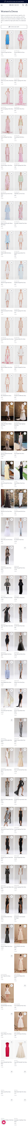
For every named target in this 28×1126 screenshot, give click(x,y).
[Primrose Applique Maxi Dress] (7, 96)
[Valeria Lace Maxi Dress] (7, 1079)
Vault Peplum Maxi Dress (19, 597)
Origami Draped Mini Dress (20, 367)
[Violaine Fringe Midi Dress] (7, 39)
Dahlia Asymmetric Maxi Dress (7, 80)
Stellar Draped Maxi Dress (19, 568)
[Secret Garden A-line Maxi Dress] (20, 933)
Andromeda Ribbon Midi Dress (7, 1120)
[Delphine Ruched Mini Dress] (7, 298)
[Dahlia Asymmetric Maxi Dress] (7, 68)
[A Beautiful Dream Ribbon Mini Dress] (7, 411)
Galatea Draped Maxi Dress (20, 282)
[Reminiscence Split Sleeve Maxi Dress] (7, 874)
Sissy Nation (17, 944)
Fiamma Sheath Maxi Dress (6, 946)
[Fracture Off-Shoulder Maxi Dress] (7, 727)
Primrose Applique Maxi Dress (7, 108)
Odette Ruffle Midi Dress (6, 253)
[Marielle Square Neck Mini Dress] (20, 240)
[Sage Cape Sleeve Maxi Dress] (7, 613)
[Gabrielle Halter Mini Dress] (7, 993)
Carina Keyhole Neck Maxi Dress (6, 1062)
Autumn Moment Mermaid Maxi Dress (6, 454)
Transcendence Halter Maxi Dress (6, 917)
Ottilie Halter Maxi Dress (19, 108)
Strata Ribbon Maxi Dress (19, 483)
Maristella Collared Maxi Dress (20, 223)
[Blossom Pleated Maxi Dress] (7, 354)
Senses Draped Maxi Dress (19, 857)
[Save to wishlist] (11, 32)
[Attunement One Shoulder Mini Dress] (20, 904)
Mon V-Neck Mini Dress (5, 976)
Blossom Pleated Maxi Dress (6, 367)
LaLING (15, 452)
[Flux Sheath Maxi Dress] (20, 527)
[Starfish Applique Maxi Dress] (20, 152)
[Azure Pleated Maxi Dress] (7, 669)
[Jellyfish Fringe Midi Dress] (7, 270)
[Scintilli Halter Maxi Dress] (20, 613)
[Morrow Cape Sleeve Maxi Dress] (20, 698)
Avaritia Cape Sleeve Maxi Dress (6, 770)
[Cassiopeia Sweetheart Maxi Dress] (20, 1107)
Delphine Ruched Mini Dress (7, 310)
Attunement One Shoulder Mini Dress (19, 917)
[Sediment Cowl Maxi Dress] (7, 498)
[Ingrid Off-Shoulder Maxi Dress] (20, 1049)
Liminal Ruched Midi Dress (19, 511)
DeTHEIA (2, 1060)
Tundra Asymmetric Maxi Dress (6, 568)
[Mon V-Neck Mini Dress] (7, 963)
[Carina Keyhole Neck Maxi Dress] (7, 1049)
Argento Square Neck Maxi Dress (19, 740)
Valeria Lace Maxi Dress (5, 1091)
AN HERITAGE (3, 422)
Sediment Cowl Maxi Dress (6, 511)
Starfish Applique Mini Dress (20, 310)
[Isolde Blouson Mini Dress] (20, 181)
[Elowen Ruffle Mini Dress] (20, 39)
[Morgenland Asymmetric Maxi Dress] (20, 787)
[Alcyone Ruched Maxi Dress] (7, 470)
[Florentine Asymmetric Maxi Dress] (7, 181)
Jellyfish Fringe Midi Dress (6, 282)
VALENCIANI (3, 50)
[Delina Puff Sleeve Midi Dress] (20, 1021)
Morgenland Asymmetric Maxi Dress (20, 800)
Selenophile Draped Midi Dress (7, 829)
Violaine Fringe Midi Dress (6, 52)
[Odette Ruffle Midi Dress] (7, 240)
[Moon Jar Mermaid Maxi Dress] (20, 757)
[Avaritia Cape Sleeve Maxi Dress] (7, 757)
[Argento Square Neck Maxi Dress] (20, 727)
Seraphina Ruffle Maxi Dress (20, 395)
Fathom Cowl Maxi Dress (19, 682)
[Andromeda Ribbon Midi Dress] (7, 1107)
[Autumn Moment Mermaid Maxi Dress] (7, 441)
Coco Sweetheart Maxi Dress (20, 1005)
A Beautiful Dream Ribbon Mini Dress (6, 424)
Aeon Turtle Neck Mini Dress (6, 597)
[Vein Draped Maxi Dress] (20, 441)
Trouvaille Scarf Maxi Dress (6, 710)
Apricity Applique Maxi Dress (20, 887)
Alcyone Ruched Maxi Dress (6, 483)
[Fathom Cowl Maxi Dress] (20, 669)
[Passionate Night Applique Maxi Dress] (20, 411)
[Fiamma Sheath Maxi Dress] (7, 933)
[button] (1, 5)
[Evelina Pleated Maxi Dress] (7, 124)
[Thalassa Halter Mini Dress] (20, 326)
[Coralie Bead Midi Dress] (20, 124)
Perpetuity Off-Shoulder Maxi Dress (7, 800)
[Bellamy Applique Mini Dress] (20, 68)
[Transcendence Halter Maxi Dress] (7, 904)
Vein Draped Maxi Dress (19, 453)
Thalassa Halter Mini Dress (19, 339)
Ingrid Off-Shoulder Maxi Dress (20, 1062)
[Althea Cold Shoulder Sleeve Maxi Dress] (7, 210)
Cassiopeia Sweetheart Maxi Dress (20, 1120)
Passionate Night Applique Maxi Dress (19, 424)
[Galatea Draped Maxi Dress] (20, 270)
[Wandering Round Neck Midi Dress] (7, 844)
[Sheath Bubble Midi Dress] (7, 641)
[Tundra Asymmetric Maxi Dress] (7, 555)
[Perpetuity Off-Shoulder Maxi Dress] (7, 787)
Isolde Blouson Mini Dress (19, 193)
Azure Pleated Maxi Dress (6, 682)
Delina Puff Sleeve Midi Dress (20, 1034)
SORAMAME (3, 538)
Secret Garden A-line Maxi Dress (19, 947)
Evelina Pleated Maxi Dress (6, 137)
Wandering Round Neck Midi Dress (7, 858)
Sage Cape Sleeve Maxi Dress (7, 625)
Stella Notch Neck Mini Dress (20, 1091)
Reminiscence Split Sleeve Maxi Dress (7, 887)
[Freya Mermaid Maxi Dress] (20, 641)
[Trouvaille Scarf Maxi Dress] (7, 698)
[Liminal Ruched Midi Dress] (20, 498)
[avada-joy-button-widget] (4, 1122)
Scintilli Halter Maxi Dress (19, 625)
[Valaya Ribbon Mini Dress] (7, 1021)
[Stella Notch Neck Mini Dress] (20, 1079)
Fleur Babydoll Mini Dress (6, 395)
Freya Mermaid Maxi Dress (19, 654)
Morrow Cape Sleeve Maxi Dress (19, 711)
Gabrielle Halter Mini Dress (6, 1005)
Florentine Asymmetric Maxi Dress (6, 194)
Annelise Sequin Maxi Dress (6, 165)
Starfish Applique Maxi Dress (20, 165)
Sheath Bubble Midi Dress (6, 654)
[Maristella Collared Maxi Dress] (20, 210)
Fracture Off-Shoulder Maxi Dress (6, 740)
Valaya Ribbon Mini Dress (6, 1034)
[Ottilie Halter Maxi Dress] (20, 96)
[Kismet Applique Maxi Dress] (20, 816)
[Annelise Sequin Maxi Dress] (7, 152)
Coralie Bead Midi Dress (19, 137)
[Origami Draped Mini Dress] (20, 354)
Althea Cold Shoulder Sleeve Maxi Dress (7, 224)
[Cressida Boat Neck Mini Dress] (7, 326)
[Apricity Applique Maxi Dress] (20, 874)
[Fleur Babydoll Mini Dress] (7, 383)
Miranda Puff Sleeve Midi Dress (19, 976)
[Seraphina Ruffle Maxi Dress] (20, 383)
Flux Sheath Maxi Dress (19, 539)
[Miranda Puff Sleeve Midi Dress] (20, 963)
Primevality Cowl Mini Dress (6, 539)
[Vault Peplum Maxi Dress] (20, 585)
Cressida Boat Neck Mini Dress (7, 339)
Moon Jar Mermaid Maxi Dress (20, 769)
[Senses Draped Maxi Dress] (20, 844)
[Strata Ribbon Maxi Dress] (20, 470)
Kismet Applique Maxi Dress (20, 829)
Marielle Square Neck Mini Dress (19, 253)
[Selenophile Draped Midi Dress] (7, 816)
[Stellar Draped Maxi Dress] (20, 555)
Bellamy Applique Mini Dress (20, 80)
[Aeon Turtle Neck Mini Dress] (7, 585)
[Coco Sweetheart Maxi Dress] (20, 993)
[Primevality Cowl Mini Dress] (7, 527)
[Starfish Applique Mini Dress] (20, 298)
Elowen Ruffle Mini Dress (19, 52)
